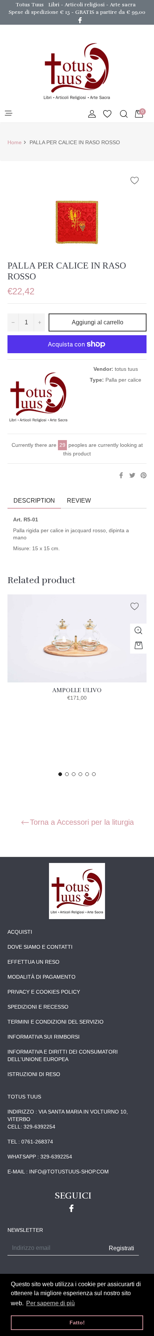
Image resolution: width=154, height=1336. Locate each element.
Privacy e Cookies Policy (43, 992)
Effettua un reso (33, 962)
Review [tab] (79, 500)
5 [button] (87, 774)
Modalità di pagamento (41, 977)
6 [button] (94, 774)
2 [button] (67, 774)
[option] (77, 655)
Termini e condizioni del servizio (55, 1022)
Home (14, 142)
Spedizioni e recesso (37, 1007)
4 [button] (80, 774)
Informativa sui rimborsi (43, 1037)
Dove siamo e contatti (40, 947)
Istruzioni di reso (33, 1074)
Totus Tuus (30, 4)
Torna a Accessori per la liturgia (82, 822)
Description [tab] (34, 500)
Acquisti (19, 932)
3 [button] (74, 774)
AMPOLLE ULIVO (77, 690)
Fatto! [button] (77, 1323)
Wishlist (107, 114)
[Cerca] (123, 114)
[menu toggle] (8, 114)
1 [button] (60, 774)
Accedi (91, 114)
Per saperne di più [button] (50, 1303)
